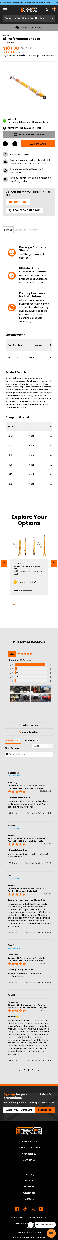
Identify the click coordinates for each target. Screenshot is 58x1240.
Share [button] (14, 813)
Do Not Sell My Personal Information (29, 1237)
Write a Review (30, 725)
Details (8, 230)
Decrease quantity (5, 143)
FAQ (29, 1168)
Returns (29, 1180)
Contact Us (29, 1160)
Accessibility (29, 1153)
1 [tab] (14, 604)
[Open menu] (7, 10)
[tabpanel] (29, 564)
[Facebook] (17, 1209)
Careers (29, 1199)
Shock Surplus (36, 1232)
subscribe (44, 1110)
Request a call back (26, 210)
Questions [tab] (30, 740)
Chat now (19, 201)
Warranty (20, 230)
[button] (44, 813)
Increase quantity (14, 143)
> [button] (38, 1070)
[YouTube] (41, 1209)
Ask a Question (30, 732)
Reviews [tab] (10, 740)
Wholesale (29, 1192)
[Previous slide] (4, 563)
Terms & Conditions (29, 1147)
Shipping (34, 230)
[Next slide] (54, 563)
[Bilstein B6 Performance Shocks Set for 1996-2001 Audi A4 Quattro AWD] (29, 546)
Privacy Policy (29, 1141)
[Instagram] (33, 1209)
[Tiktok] (25, 1209)
